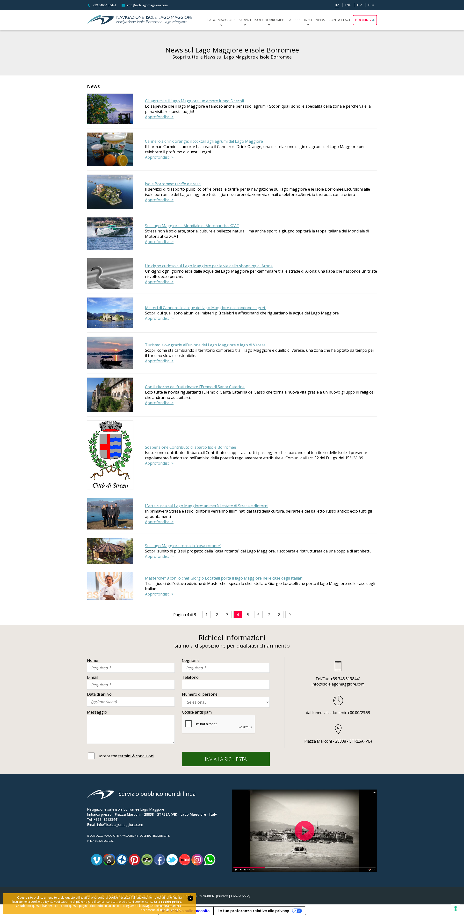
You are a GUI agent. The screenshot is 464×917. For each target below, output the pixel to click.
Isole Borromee (269, 19)
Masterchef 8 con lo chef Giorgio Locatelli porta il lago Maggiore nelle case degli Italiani (224, 578)
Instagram (197, 859)
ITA (337, 5)
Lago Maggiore (221, 19)
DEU (371, 5)
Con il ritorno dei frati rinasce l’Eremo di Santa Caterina (195, 386)
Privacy (222, 896)
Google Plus (109, 859)
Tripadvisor (147, 859)
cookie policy (171, 902)
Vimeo (96, 859)
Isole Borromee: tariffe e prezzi (173, 183)
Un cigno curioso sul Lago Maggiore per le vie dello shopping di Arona (209, 265)
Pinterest (134, 859)
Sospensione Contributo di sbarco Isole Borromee (190, 447)
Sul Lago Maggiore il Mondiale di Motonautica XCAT (192, 225)
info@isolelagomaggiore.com (147, 5)
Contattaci (339, 19)
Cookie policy (240, 896)
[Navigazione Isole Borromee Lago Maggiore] (140, 20)
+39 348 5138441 (104, 5)
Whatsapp (210, 859)
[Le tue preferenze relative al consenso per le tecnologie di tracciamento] (455, 908)
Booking (363, 20)
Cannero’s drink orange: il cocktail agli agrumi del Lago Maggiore (204, 141)
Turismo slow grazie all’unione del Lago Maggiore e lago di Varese (205, 345)
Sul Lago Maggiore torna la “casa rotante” (183, 545)
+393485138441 (106, 819)
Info (308, 19)
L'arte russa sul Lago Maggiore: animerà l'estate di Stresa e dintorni (206, 505)
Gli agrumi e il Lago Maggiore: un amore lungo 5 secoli (194, 101)
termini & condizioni (136, 756)
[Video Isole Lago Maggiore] (304, 792)
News (320, 19)
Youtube (184, 859)
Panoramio (122, 859)
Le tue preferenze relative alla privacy (253, 910)
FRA (359, 5)
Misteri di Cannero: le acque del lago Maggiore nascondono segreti (205, 307)
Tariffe (293, 19)
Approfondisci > (159, 116)
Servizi (245, 19)
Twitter (172, 859)
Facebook (159, 859)
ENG (348, 5)
